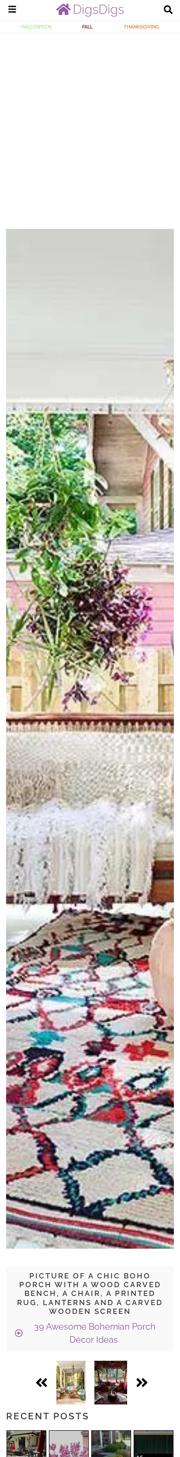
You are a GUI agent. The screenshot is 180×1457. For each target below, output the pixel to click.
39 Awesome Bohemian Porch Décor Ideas (94, 1333)
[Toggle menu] (12, 10)
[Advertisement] (90, 128)
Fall (87, 27)
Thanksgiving (141, 27)
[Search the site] (168, 10)
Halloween (36, 27)
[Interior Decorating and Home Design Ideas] (90, 14)
